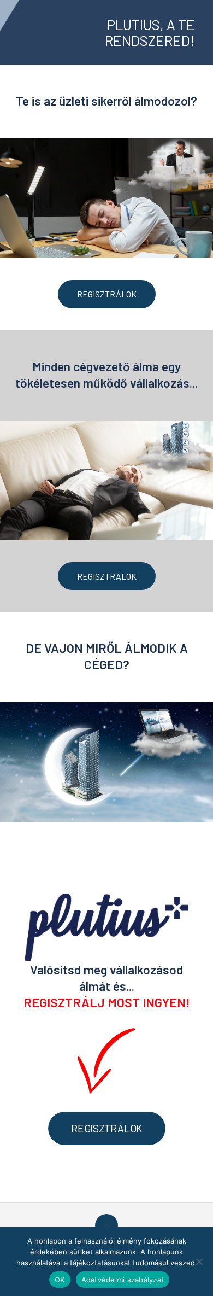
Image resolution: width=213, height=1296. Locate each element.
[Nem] (199, 1261)
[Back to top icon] (106, 1225)
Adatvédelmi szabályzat (122, 1279)
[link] (106, 198)
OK (60, 1279)
